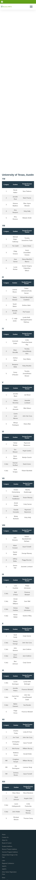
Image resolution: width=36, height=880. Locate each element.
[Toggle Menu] (31, 7)
